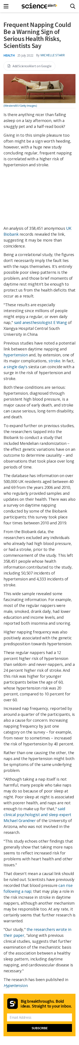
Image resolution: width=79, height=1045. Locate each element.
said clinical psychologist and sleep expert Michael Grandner (37, 814)
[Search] (72, 6)
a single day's (15, 366)
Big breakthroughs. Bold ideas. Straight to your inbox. (46, 1003)
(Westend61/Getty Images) (20, 106)
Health (9, 55)
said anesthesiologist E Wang (40, 322)
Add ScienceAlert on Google (32, 66)
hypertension (16, 354)
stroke (54, 360)
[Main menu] (7, 6)
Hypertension (15, 985)
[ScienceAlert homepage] (39, 6)
